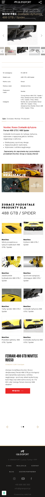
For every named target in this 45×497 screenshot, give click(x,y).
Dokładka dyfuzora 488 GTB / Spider (33, 340)
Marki (16, 9)
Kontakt (35, 465)
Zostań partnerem (27, 471)
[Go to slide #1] (22, 51)
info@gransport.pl (22, 489)
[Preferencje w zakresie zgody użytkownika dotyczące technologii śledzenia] (4, 493)
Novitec (22, 9)
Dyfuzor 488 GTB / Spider (31, 242)
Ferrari (29, 9)
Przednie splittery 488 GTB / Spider (11, 340)
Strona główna (7, 9)
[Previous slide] (3, 35)
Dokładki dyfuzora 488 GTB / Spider (32, 309)
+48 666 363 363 (22, 485)
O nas (8, 465)
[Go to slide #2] (34, 51)
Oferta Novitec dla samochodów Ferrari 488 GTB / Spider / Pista (31, 102)
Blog (11, 471)
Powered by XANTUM (22, 494)
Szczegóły (10, 228)
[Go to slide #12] (10, 51)
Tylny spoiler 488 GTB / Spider (11, 309)
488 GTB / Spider (8, 11)
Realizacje (21, 465)
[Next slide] (41, 35)
